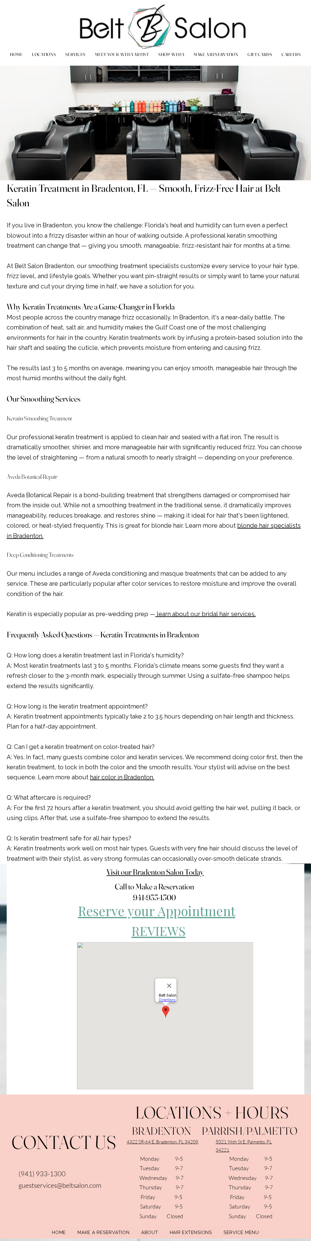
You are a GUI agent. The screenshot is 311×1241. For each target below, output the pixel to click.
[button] (75, 54)
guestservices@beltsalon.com (60, 1185)
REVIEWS (159, 930)
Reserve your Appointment (156, 910)
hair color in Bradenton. (122, 777)
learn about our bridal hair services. (205, 614)
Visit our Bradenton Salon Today (155, 872)
